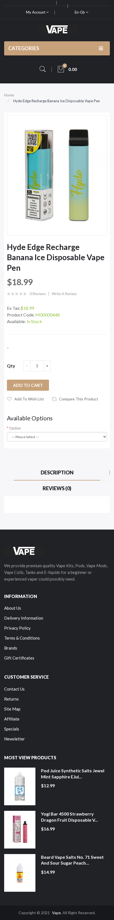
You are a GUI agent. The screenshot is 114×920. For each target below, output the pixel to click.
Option (15, 428)
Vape (56, 912)
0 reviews (38, 293)
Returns (11, 698)
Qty (11, 365)
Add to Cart (28, 385)
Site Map (12, 708)
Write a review (64, 293)
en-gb (80, 12)
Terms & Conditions (22, 637)
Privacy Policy (17, 627)
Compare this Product (78, 399)
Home (9, 95)
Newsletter (14, 738)
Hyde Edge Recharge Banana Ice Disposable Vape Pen (56, 101)
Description (57, 472)
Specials (11, 728)
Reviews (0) (57, 488)
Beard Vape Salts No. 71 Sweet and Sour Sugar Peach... (72, 860)
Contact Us (14, 688)
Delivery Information (23, 617)
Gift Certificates (19, 657)
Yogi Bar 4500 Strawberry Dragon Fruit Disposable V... (69, 816)
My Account (36, 12)
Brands (10, 647)
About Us (12, 607)
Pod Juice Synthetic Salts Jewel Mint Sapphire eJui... (72, 773)
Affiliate (11, 718)
